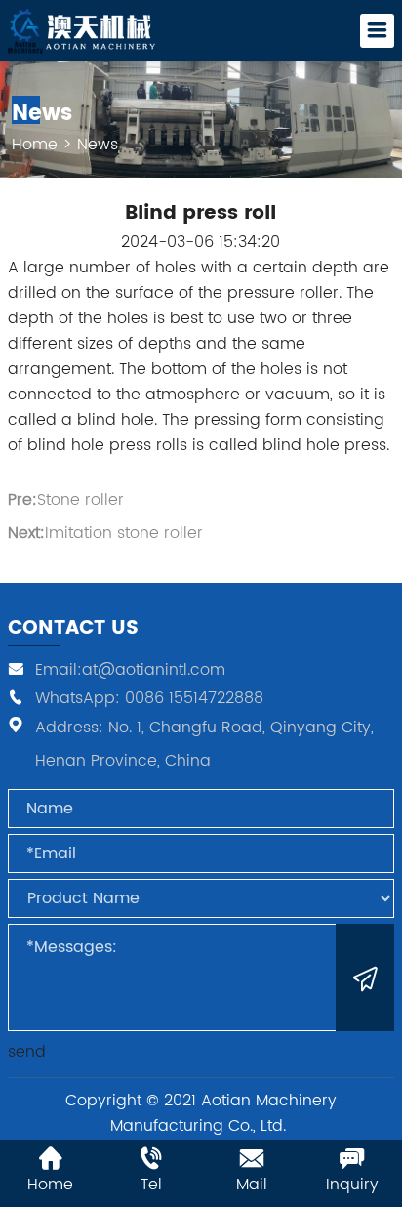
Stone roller (80, 500)
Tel (151, 1184)
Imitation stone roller (124, 533)
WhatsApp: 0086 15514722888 (149, 697)
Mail (251, 1184)
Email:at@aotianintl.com (130, 670)
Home (35, 144)
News (97, 144)
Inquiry (352, 1184)
